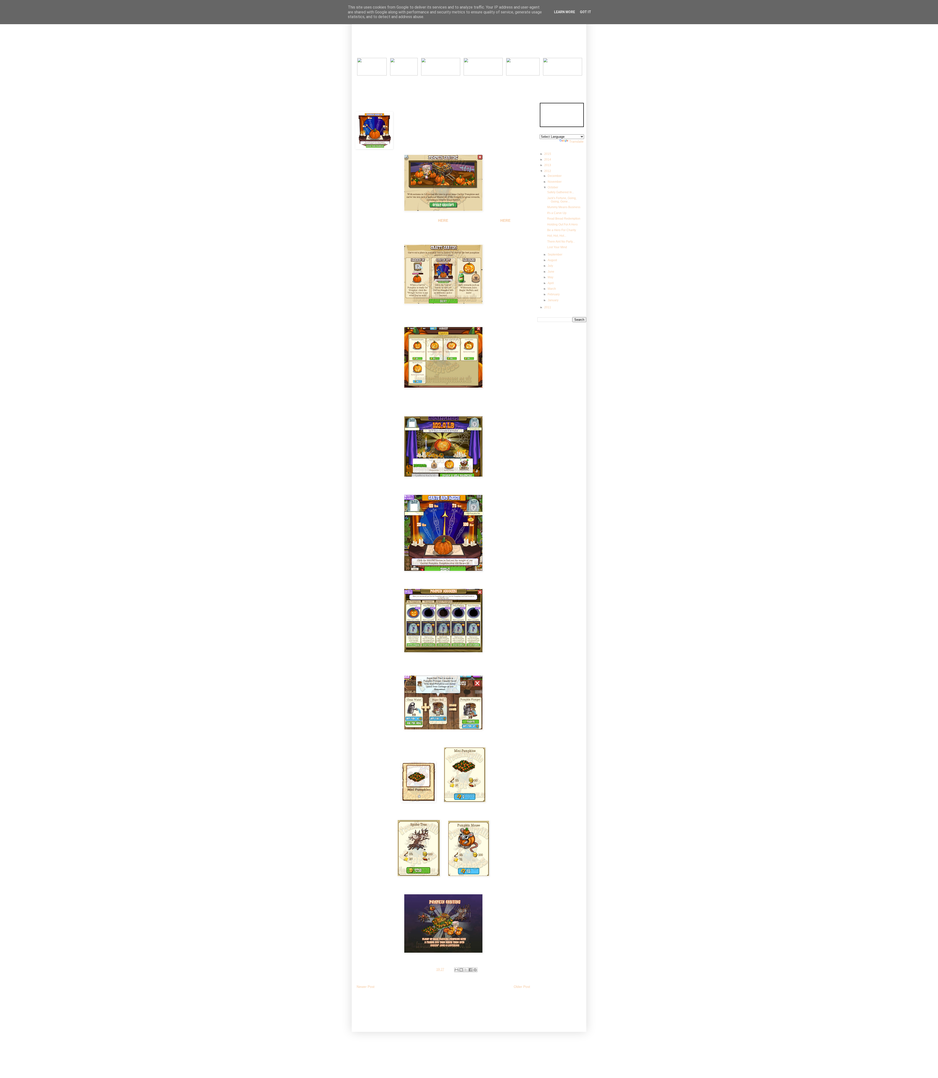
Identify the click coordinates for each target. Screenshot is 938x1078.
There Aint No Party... (561, 241)
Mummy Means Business (563, 207)
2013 (548, 165)
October (553, 187)
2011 (548, 307)
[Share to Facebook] (470, 969)
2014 (548, 159)
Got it (585, 12)
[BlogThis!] (461, 969)
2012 (548, 171)
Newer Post (365, 987)
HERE (443, 220)
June (551, 271)
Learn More (564, 12)
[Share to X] (465, 969)
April (551, 283)
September (555, 254)
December (555, 176)
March (552, 288)
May (551, 277)
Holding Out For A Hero (562, 224)
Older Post (522, 987)
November (555, 181)
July (551, 265)
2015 (548, 154)
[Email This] (456, 969)
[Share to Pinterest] (475, 969)
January (553, 300)
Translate (576, 141)
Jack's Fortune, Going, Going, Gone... (561, 199)
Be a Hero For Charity (561, 230)
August (553, 260)
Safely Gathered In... (560, 192)
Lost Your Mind (557, 247)
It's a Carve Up (556, 213)
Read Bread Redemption (563, 218)
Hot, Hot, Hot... (556, 235)
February (554, 294)
